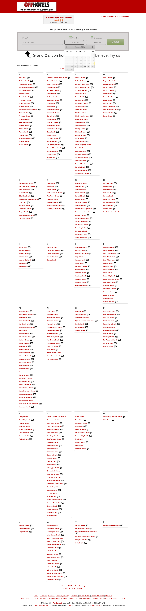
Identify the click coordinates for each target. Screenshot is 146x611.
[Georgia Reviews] (87, 199)
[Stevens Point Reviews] (62, 503)
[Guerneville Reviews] (89, 234)
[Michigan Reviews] (31, 350)
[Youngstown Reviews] (89, 540)
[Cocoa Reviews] (86, 138)
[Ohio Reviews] (84, 311)
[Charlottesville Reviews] (91, 116)
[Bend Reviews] (57, 107)
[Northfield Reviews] (60, 359)
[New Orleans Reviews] (62, 343)
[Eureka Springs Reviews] (35, 215)
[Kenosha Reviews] (87, 270)
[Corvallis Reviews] (87, 167)
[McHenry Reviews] (31, 334)
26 (81, 66)
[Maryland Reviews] (31, 324)
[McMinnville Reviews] (33, 337)
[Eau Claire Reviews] (32, 190)
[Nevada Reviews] (58, 324)
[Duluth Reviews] (114, 116)
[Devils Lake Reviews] (117, 107)
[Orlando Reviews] (87, 331)
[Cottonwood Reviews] (89, 170)
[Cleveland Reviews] (88, 135)
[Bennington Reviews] (61, 110)
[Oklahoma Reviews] (88, 315)
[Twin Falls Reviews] (88, 449)
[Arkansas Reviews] (32, 116)
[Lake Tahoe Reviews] (117, 260)
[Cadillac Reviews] (87, 78)
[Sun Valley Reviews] (60, 509)
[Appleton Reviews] (31, 107)
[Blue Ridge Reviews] (60, 129)
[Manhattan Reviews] (32, 321)
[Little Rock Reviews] (116, 282)
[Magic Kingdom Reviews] (35, 315)
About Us (108, 596)
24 (72, 66)
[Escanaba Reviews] (32, 206)
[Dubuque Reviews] (115, 113)
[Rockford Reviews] (31, 436)
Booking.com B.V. (95, 605)
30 (67, 69)
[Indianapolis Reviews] (33, 260)
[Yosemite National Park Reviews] (97, 537)
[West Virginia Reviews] (62, 541)
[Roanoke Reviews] (31, 433)
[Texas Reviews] (85, 426)
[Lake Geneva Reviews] (118, 254)
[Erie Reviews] (28, 203)
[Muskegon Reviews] (32, 407)
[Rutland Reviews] (30, 439)
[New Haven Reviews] (61, 331)
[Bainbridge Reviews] (60, 81)
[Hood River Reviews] (117, 199)
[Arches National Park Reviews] (39, 110)
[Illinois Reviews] (29, 254)
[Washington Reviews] (61, 532)
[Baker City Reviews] (60, 84)
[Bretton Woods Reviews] (63, 148)
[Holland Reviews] (114, 193)
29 (93, 66)
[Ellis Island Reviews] (32, 196)
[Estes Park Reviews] (32, 209)
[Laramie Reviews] (115, 267)
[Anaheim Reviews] (31, 97)
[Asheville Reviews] (31, 123)
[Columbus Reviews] (88, 151)
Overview (43, 596)
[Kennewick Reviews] (89, 267)
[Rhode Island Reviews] (34, 430)
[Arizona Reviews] (30, 113)
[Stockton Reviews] (59, 506)
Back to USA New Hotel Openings (73, 586)
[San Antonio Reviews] (61, 430)
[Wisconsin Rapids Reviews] (65, 577)
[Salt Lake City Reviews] (62, 426)
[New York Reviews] (60, 346)
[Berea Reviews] (57, 116)
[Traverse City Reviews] (90, 436)
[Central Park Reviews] (90, 103)
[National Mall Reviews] (62, 318)
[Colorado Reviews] (87, 142)
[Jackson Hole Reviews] (62, 251)
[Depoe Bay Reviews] (117, 97)
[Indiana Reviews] (30, 257)
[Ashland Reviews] (31, 126)
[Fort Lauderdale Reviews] (64, 193)
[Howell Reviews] (114, 209)
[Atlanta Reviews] (30, 135)
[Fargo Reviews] (57, 183)
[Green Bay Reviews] (88, 228)
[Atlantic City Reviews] (33, 138)
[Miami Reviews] (29, 346)
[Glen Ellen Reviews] (88, 206)
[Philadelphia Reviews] (117, 331)
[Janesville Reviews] (60, 257)
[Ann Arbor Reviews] (32, 103)
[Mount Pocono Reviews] (35, 388)
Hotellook (70, 605)
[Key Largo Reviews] (88, 276)
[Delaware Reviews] (116, 91)
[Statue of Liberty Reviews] (64, 500)
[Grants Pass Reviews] (90, 225)
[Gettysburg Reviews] (89, 203)
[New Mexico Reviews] (61, 340)
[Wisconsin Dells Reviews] (64, 573)
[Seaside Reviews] (59, 458)
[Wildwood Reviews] (60, 554)
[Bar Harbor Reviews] (61, 91)
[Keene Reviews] (86, 263)
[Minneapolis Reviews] (33, 356)
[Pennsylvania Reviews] (118, 324)
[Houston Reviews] (115, 206)
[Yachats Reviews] (87, 526)
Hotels (22, 78)
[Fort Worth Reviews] (60, 203)
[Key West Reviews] (88, 279)
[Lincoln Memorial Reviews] (121, 279)
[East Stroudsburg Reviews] (37, 187)
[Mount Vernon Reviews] (34, 398)
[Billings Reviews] (58, 119)
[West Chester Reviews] (62, 535)
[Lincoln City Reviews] (117, 276)
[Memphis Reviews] (31, 343)
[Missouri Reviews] (31, 369)
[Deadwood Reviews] (116, 84)
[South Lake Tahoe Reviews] (65, 484)
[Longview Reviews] (116, 286)
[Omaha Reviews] (86, 324)
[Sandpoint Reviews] (60, 446)
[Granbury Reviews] (88, 215)
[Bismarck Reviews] (60, 123)
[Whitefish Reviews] (59, 548)
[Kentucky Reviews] (88, 273)
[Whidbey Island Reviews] (63, 545)
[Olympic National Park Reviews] (96, 321)
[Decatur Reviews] (115, 87)
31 (72, 69)
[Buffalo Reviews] (58, 154)
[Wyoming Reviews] (59, 580)
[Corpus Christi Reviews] (91, 164)
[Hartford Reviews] (115, 183)
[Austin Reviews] (30, 145)
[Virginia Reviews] (30, 532)
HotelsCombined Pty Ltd (42, 605)
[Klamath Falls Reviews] (90, 286)
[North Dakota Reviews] (62, 356)
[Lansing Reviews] (115, 263)
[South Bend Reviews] (61, 474)
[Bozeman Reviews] (60, 138)
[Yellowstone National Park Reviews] (77, 534)
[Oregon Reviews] (86, 327)
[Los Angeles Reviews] (118, 289)
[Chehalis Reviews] (87, 123)
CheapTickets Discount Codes (92, 598)
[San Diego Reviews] (60, 433)
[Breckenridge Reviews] (62, 145)
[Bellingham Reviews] (61, 100)
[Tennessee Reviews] (88, 423)
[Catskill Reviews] (86, 100)
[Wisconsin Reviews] (60, 570)
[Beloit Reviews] (57, 103)
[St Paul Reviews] (58, 497)
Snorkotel (74, 596)
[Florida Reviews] (58, 190)
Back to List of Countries (73, 588)
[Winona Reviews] (58, 567)
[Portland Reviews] (115, 343)
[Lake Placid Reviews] (117, 257)
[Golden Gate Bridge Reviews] (94, 209)
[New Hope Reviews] (60, 334)
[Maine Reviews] (29, 318)
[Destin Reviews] (114, 100)
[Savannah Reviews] (60, 452)
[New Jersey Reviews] (61, 337)
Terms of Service (97, 596)
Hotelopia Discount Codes (115, 598)
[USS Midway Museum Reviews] (124, 417)
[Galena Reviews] (86, 187)
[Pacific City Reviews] (117, 311)
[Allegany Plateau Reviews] (36, 87)
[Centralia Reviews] (87, 107)
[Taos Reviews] (84, 420)
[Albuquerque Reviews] (34, 84)
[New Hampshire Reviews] (64, 327)
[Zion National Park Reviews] (121, 526)
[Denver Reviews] (114, 94)
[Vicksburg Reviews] (32, 529)
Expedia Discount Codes (70, 598)
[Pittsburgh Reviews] (116, 337)
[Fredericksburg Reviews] (63, 206)
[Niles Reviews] (57, 350)
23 (67, 66)
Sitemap (51, 596)
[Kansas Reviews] (86, 251)
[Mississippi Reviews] (33, 362)
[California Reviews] (88, 81)
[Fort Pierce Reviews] (61, 196)
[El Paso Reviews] (30, 193)
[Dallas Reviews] (114, 78)
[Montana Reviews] (31, 375)
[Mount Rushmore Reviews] (36, 391)
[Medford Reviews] (31, 340)
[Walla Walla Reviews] (61, 529)
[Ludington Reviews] (116, 302)
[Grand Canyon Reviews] (91, 218)
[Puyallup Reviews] (115, 346)
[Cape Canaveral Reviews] (92, 87)
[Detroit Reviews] (114, 103)
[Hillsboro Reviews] (115, 190)
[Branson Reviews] (59, 142)
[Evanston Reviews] (31, 218)
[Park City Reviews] (116, 318)
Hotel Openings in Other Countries (115, 16)
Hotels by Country (62, 596)
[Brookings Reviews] (60, 151)
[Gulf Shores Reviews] (89, 238)
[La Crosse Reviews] (116, 247)
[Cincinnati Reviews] (88, 132)
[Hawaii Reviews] (114, 187)
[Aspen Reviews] (30, 129)
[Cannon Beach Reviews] (91, 84)
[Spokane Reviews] (59, 490)
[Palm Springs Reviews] (118, 315)
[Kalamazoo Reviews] (89, 247)
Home (36, 596)
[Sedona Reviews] (58, 465)
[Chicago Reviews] (87, 129)
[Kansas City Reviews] (89, 254)
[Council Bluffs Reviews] (91, 174)
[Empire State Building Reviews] (39, 199)
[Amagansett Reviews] (33, 91)
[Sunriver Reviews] (59, 513)
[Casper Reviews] (86, 97)
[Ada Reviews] (28, 78)
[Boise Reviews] (57, 132)
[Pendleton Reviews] (116, 321)
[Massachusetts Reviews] (35, 327)
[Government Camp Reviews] (94, 212)
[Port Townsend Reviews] (119, 340)
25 (76, 66)
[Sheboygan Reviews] (61, 468)
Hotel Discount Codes (29, 598)
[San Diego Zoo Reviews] (63, 436)
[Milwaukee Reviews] (32, 353)
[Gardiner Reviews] (87, 193)
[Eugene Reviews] (30, 212)
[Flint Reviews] (56, 187)
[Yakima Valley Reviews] (90, 529)
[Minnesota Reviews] (32, 359)
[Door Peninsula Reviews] (119, 110)
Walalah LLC (57, 603)
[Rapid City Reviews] (32, 420)
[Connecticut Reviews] (89, 154)
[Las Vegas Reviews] (116, 270)
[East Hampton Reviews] (35, 183)
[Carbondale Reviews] (89, 91)
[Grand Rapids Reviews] (90, 222)
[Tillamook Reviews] (88, 430)
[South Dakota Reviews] (62, 481)
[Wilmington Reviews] (61, 564)
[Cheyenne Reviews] (88, 126)
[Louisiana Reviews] (116, 292)
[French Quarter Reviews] (63, 209)
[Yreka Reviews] (85, 543)
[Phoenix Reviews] (115, 334)
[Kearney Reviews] (87, 260)
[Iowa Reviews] (28, 263)
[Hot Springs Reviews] (117, 203)
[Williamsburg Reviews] (62, 557)
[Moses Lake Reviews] (33, 385)
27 (85, 66)
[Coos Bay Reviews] (88, 161)
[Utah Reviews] (113, 420)
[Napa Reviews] (57, 311)
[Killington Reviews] (87, 282)
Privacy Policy (84, 596)
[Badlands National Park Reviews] (69, 78)
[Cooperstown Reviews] (90, 158)
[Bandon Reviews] (58, 87)
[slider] (58, 20)
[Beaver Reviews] (58, 94)
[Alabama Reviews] (31, 81)
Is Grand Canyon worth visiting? (59, 17)
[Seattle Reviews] (58, 462)
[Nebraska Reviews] (60, 321)
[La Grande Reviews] (116, 251)
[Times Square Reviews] (90, 433)
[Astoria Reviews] (30, 132)
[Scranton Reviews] (59, 455)
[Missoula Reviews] (31, 366)
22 (93, 63)
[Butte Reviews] (57, 158)
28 (89, 66)
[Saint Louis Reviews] (61, 423)
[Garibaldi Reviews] (87, 196)
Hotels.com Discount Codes (49, 598)
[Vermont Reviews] (31, 526)
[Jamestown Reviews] (61, 254)
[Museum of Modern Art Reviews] (40, 404)
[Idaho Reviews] (29, 247)
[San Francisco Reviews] (63, 439)
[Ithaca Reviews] (29, 267)
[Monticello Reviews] (32, 382)
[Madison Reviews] (31, 311)
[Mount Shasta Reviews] (34, 394)
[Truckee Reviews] (87, 442)
